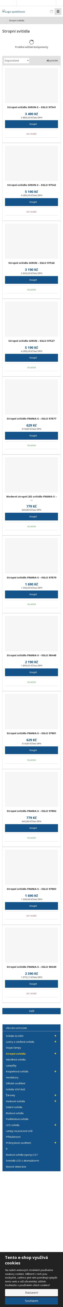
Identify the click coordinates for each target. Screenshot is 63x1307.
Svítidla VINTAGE (15, 1089)
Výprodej (9, 1205)
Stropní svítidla (16, 1053)
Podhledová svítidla (17, 1119)
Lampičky (11, 1065)
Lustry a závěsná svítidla (20, 1041)
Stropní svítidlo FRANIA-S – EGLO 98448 (31, 655)
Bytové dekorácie (16, 1166)
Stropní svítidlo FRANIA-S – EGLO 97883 (31, 888)
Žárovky (10, 1095)
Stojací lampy (13, 1047)
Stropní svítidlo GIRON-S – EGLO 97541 (31, 107)
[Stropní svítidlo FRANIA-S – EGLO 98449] (31, 945)
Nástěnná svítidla (16, 1059)
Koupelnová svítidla (17, 1071)
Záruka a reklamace (15, 1223)
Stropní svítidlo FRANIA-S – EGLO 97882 (31, 810)
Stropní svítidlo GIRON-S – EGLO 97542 (31, 184)
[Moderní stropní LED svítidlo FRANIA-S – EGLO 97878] (31, 474)
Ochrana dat (11, 1228)
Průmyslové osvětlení (18, 1142)
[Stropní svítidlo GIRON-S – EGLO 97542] (31, 163)
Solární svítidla (14, 1107)
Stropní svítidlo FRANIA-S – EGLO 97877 (31, 418)
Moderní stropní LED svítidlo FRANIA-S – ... (31, 498)
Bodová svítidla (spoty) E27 (22, 1154)
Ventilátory (12, 1077)
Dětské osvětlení (15, 1083)
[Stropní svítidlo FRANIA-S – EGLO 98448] (31, 633)
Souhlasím (31, 1301)
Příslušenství (13, 1136)
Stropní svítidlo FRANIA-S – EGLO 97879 (31, 577)
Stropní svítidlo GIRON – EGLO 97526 (31, 262)
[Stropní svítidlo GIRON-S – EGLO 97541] (31, 85)
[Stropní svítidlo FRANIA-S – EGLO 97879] (31, 555)
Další (31, 1011)
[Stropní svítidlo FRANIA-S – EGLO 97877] (31, 396)
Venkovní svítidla (15, 1101)
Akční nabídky (12, 1195)
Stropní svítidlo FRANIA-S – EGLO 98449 (31, 966)
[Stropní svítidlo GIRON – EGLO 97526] (31, 241)
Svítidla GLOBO (15, 1035)
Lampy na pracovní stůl (19, 1131)
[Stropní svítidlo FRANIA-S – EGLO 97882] (31, 789)
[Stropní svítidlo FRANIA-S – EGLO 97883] (31, 867)
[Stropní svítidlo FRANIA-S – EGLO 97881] (31, 711)
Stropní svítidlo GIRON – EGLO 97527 (31, 340)
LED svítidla (12, 1125)
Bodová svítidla (15, 1113)
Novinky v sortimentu (16, 1200)
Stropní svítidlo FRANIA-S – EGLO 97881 (31, 733)
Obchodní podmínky (15, 1218)
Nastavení (31, 1292)
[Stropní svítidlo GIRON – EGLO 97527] (31, 319)
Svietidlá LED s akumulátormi (22, 1160)
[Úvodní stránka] (13, 11)
